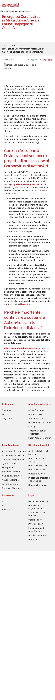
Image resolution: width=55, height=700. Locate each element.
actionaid (47, 60)
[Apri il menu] (51, 5)
